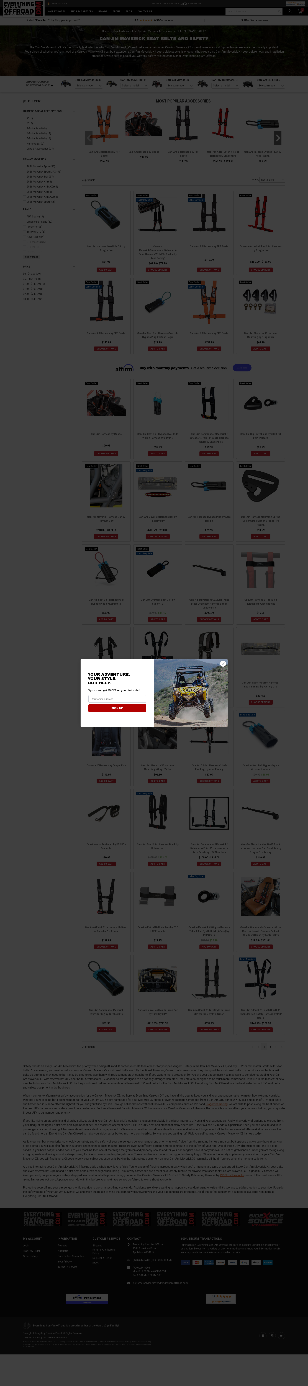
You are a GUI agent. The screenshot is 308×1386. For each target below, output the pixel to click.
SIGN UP (117, 708)
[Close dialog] (223, 664)
